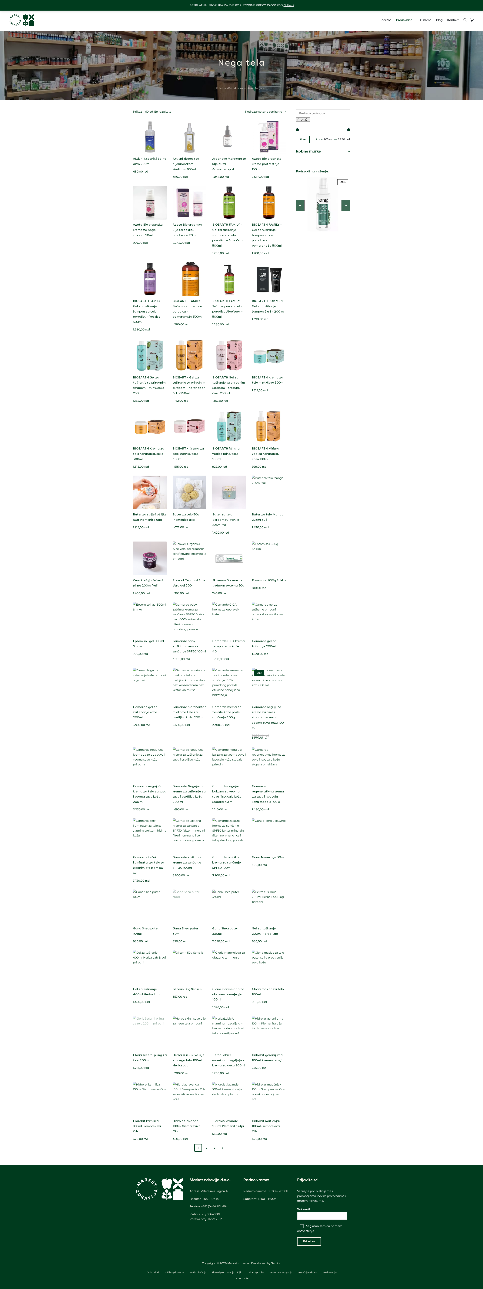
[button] (223, 1148)
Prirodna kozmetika (240, 88)
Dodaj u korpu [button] (150, 153)
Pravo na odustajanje (281, 1272)
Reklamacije (329, 1272)
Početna (221, 88)
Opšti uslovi (153, 1272)
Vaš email (303, 1209)
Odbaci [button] (289, 5)
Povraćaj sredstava (307, 1272)
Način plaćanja (198, 1272)
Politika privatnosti (174, 1272)
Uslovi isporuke (256, 1272)
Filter (302, 139)
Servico (276, 1263)
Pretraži (302, 119)
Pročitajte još (229, 153)
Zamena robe (241, 1278)
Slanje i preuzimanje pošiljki (227, 1272)
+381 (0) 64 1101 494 (214, 1206)
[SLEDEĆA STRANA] (222, 1148)
